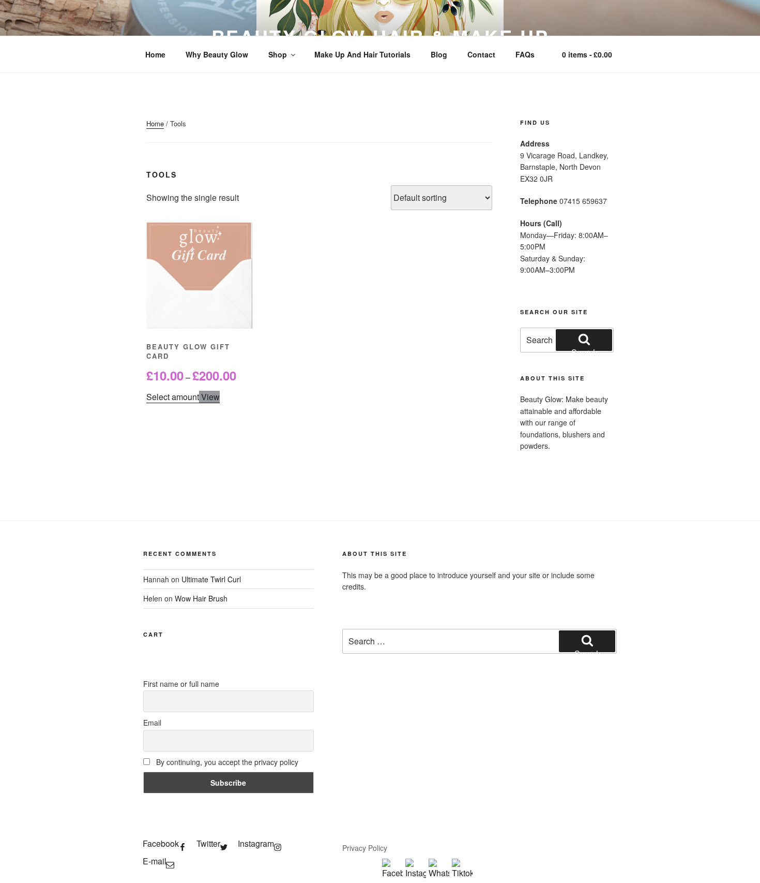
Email (152, 722)
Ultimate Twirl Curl (211, 579)
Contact (481, 54)
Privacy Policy (364, 848)
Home (155, 54)
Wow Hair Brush (201, 598)
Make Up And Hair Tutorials (362, 54)
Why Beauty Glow (217, 54)
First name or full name (181, 684)
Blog (439, 54)
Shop (277, 54)
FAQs (525, 54)
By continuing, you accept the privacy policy (226, 762)
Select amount (172, 397)
